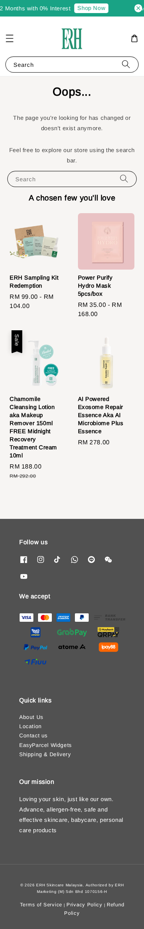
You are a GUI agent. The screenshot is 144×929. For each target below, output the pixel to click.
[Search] (126, 64)
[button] (9, 38)
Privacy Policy (84, 904)
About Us (31, 717)
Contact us (33, 735)
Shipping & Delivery (45, 754)
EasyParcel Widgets (45, 745)
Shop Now (90, 8)
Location (30, 726)
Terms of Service (41, 904)
